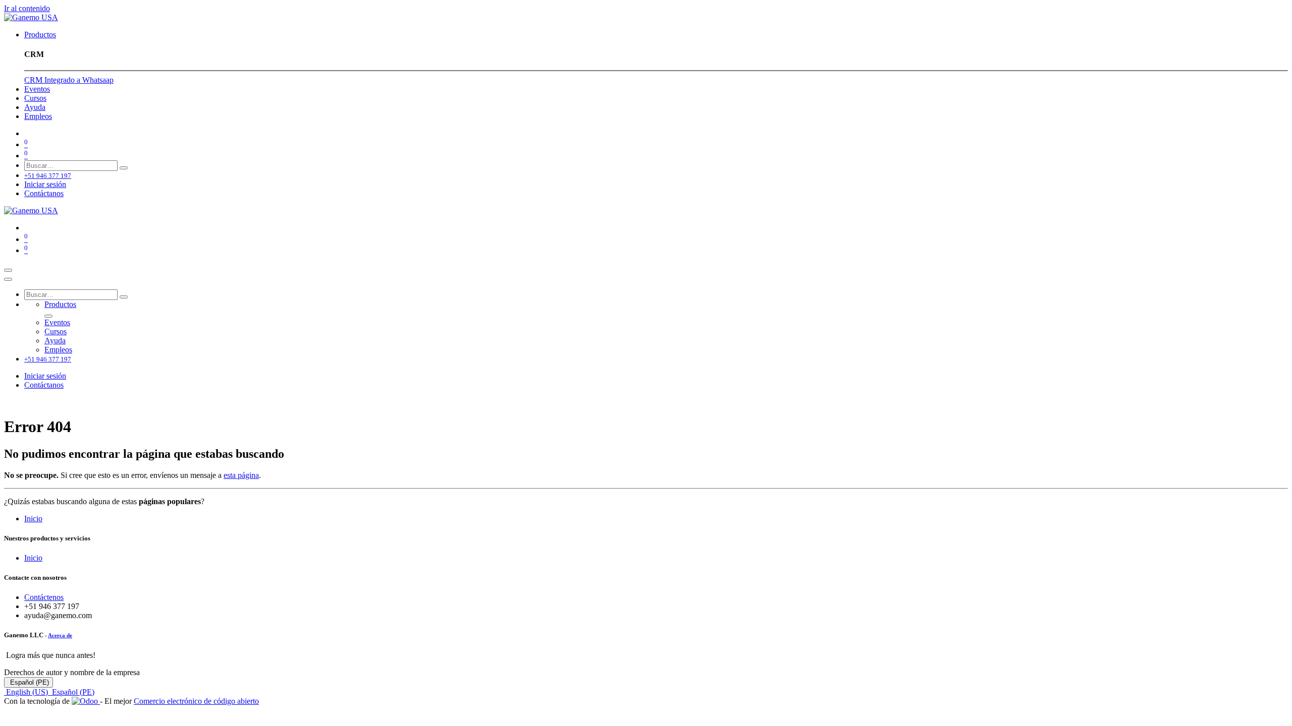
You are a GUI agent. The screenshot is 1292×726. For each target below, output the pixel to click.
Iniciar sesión (45, 184)
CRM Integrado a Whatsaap (69, 80)
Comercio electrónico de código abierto (196, 701)
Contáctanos (44, 193)
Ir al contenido (27, 8)
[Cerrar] (8, 279)
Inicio (33, 518)
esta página (241, 475)
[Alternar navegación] (8, 270)
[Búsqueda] (124, 167)
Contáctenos (44, 597)
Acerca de (60, 635)
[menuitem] (40, 34)
